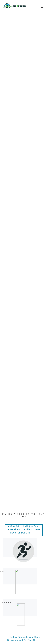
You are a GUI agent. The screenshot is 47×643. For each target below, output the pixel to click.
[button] (42, 7)
